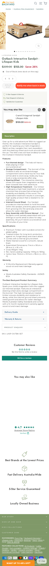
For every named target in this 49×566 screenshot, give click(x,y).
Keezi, (34, 540)
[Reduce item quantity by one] (5, 79)
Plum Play (19, 538)
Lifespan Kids (9, 55)
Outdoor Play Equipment (24, 9)
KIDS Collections (12, 527)
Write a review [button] (24, 358)
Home (8, 9)
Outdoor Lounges (25, 550)
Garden (14, 550)
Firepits (42, 548)
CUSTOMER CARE (10, 532)
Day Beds (38, 552)
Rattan (37, 550)
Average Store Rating (24, 430)
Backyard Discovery (32, 538)
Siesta (40, 540)
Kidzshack (18, 540)
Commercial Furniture (11, 552)
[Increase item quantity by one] (12, 79)
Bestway (27, 540)
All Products (29, 546)
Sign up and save (11, 522)
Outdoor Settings (30, 548)
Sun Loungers (15, 548)
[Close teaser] (35, 559)
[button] (43, 109)
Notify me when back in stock (31, 86)
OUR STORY (8, 516)
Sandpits (39, 9)
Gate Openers (27, 552)
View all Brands (13, 542)
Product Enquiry (13, 327)
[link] (10, 121)
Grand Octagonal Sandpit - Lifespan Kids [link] (28, 116)
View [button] (40, 126)
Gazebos (5, 550)
